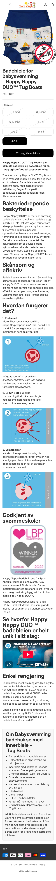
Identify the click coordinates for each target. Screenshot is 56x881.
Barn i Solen (23, 865)
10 (41, 61)
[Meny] (3, 4)
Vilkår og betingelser (28, 871)
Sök (4, 848)
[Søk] (10, 4)
